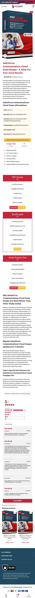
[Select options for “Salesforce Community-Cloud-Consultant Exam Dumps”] (14, 512)
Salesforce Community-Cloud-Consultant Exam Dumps (10, 537)
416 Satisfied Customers (17, 77)
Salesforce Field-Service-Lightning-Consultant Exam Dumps (25, 537)
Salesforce (10, 110)
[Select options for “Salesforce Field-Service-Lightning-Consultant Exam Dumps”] (30, 512)
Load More (17, 501)
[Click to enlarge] (5, 56)
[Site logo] (17, 6)
